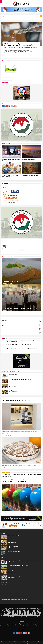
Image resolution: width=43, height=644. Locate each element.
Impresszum (4, 636)
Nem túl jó (4, 247)
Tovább (6, 55)
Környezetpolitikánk (37, 636)
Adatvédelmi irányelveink (23, 636)
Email (3, 78)
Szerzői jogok (30, 636)
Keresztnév (4, 74)
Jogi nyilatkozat (15, 636)
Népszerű (3, 371)
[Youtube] (14, 106)
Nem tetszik (5, 248)
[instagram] (16, 106)
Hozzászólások (12, 371)
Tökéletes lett (5, 244)
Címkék (18, 371)
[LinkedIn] (12, 106)
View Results (21, 251)
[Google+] (7, 106)
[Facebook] (3, 106)
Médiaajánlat (10, 636)
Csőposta (6, 41)
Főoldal (3, 16)
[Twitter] (5, 106)
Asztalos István (5, 283)
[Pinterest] (9, 106)
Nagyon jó (4, 245)
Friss (8, 371)
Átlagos (4, 246)
